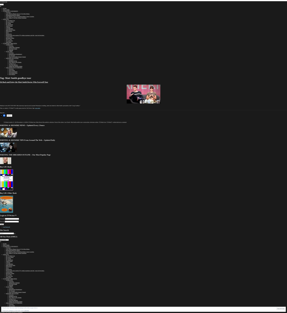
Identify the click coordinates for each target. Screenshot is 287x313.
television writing (10, 38)
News (7, 32)
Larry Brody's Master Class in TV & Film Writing (18, 14)
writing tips (115, 122)
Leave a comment (122, 122)
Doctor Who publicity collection (46, 122)
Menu (2, 4)
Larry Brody (67, 122)
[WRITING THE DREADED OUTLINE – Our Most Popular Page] (5, 163)
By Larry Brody (10, 22)
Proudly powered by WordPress (14, 312)
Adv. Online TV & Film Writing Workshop (16, 18)
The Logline (12, 70)
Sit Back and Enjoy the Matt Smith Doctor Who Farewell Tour (24, 82)
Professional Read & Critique (13, 15)
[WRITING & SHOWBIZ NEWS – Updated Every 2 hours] (8, 137)
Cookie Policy (26, 310)
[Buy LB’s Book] (6, 190)
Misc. (37, 122)
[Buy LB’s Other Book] (6, 212)
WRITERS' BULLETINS (12, 58)
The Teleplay (12, 74)
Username (2, 218)
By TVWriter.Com (10, 20)
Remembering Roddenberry (15, 54)
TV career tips (9, 40)
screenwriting (9, 36)
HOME (5, 8)
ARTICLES (6, 19)
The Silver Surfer (13, 48)
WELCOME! (6, 9)
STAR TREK (9, 51)
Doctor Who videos (59, 122)
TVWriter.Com (3, 1)
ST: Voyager (12, 55)
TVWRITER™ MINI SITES (10, 43)
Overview (8, 12)
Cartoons (8, 27)
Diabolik (11, 50)
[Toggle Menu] (0, 6)
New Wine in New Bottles (15, 62)
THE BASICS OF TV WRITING (14, 67)
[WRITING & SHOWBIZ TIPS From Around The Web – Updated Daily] (8, 151)
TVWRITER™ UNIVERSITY (10, 11)
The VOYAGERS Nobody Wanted (17, 57)
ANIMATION (9, 44)
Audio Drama (9, 26)
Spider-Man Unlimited (14, 47)
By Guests (8, 23)
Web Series (8, 42)
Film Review (9, 31)
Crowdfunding (9, 28)
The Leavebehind (13, 71)
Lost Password (6, 227)
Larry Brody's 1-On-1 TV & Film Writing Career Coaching (20, 16)
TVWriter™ (109, 122)
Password (2, 221)
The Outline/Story (13, 73)
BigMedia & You (13, 61)
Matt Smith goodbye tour (77, 122)
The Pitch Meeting (13, 65)
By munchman (9, 24)
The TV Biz (9, 39)
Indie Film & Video (10, 30)
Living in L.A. (12, 63)
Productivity (9, 34)
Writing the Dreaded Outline (15, 66)
